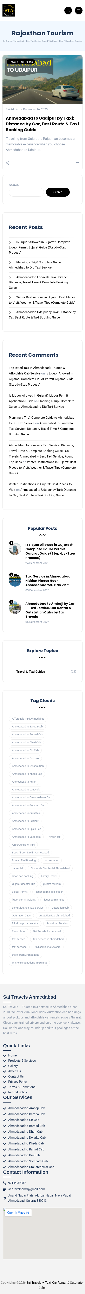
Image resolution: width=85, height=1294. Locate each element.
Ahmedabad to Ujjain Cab (26, 829)
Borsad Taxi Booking (24, 860)
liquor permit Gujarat (23, 899)
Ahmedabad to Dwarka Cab (28, 766)
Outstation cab (60, 907)
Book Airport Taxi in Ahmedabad (30, 852)
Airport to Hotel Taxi (23, 844)
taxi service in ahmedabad (48, 939)
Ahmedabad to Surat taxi (26, 813)
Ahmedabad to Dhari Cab (26, 742)
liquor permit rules (54, 899)
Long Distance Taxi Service (28, 907)
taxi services (19, 946)
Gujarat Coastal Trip (23, 883)
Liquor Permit (19, 891)
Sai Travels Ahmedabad (47, 931)
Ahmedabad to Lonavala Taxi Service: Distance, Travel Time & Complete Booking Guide (38, 282)
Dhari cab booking (22, 876)
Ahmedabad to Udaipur (25, 820)
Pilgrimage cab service (25, 923)
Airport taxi (55, 836)
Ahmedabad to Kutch (24, 781)
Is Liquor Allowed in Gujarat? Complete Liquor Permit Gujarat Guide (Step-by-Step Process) (39, 247)
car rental (17, 868)
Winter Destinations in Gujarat (29, 962)
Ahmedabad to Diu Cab (25, 750)
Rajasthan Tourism (57, 923)
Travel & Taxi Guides (21, 61)
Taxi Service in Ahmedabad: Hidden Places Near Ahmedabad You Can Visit (48, 580)
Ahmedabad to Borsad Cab (27, 734)
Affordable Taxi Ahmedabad (28, 718)
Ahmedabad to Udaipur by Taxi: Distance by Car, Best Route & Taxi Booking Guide (42, 124)
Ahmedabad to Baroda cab (27, 726)
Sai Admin (12, 109)
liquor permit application (49, 891)
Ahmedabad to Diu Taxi (25, 758)
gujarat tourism (52, 883)
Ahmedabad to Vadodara (26, 836)
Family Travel (49, 876)
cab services (51, 860)
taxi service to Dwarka (47, 946)
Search (14, 185)
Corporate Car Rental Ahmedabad (50, 868)
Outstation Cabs (21, 915)
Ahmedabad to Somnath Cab (28, 805)
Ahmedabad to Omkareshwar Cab (31, 797)
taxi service (18, 939)
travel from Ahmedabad (25, 954)
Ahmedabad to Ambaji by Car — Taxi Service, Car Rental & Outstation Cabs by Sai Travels (50, 610)
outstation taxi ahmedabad (54, 915)
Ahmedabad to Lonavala (26, 789)
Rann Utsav (18, 931)
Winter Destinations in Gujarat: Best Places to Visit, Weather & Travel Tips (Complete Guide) (42, 467)
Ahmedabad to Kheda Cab (27, 773)
